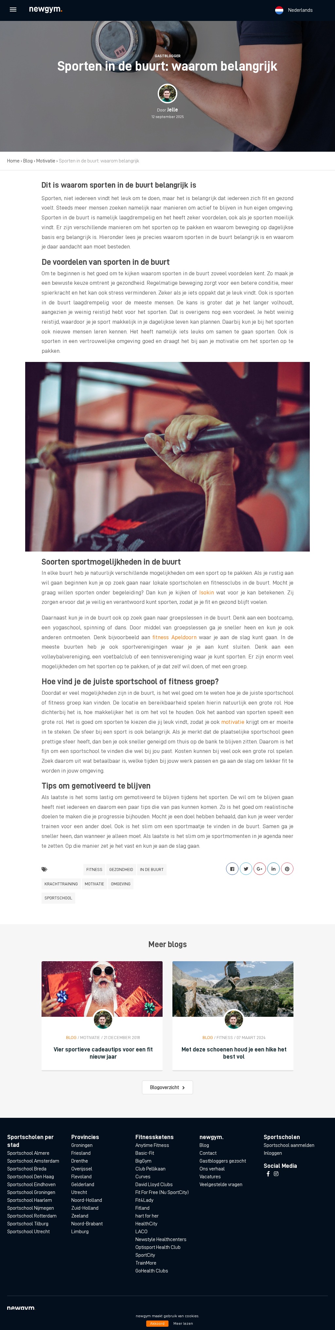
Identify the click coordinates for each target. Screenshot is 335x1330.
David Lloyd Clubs (154, 1184)
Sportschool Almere (28, 1153)
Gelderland (82, 1184)
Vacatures (210, 1176)
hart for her (147, 1216)
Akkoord (157, 1323)
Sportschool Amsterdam (33, 1161)
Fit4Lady (144, 1200)
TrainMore (145, 1263)
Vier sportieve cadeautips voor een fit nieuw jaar (103, 1053)
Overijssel (81, 1168)
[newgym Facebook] (268, 1174)
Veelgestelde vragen (221, 1184)
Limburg (80, 1231)
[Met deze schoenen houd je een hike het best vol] (232, 988)
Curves (142, 1176)
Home (13, 160)
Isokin (206, 592)
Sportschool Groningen (31, 1192)
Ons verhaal (212, 1168)
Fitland (142, 1208)
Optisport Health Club (158, 1247)
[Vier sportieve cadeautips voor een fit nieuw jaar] (102, 988)
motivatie (232, 722)
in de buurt (152, 869)
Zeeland (79, 1216)
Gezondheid (121, 869)
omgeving (121, 884)
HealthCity (146, 1223)
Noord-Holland (86, 1200)
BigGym (143, 1161)
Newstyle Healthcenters (160, 1239)
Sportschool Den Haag (30, 1176)
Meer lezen (183, 1323)
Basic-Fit (144, 1153)
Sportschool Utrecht (28, 1231)
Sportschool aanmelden (289, 1145)
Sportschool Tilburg (27, 1223)
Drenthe (79, 1161)
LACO (141, 1231)
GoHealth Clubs (151, 1270)
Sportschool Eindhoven (31, 1184)
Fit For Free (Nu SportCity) (162, 1192)
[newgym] (51, 10)
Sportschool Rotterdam (32, 1216)
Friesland (81, 1153)
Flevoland (81, 1176)
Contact (208, 1153)
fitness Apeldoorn (174, 637)
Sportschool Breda (26, 1168)
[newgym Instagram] (276, 1174)
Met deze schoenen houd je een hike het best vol (234, 1053)
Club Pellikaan (150, 1168)
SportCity (145, 1255)
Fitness (94, 869)
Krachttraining (61, 884)
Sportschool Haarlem (29, 1200)
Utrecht (79, 1192)
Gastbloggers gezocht (223, 1161)
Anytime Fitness (152, 1145)
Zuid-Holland (84, 1208)
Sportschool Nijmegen (30, 1208)
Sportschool (58, 898)
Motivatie (45, 160)
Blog (28, 160)
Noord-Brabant (87, 1223)
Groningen (82, 1145)
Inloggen (273, 1153)
